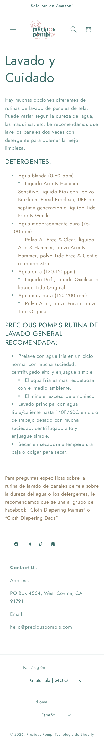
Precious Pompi (40, 734)
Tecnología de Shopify (74, 734)
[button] (13, 29)
